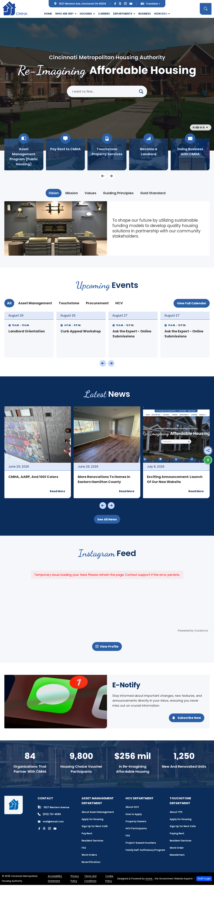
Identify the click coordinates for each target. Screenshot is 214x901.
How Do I (160, 14)
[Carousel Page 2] (198, 127)
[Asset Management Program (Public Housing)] (23, 154)
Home (48, 14)
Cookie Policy (109, 879)
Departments (122, 14)
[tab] (54, 193)
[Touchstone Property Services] (107, 154)
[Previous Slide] (102, 363)
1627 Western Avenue (56, 807)
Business (144, 14)
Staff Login (204, 878)
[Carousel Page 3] (201, 127)
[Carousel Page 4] (204, 127)
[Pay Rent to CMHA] (65, 154)
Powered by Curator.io (193, 631)
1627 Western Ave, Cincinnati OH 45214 (82, 3)
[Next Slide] (111, 363)
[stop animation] (207, 127)
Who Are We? (64, 14)
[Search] (142, 91)
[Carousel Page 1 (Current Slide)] (195, 127)
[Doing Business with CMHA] (190, 154)
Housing (86, 14)
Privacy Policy (75, 879)
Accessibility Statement (55, 879)
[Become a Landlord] (148, 154)
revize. (149, 878)
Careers (104, 14)
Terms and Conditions (90, 879)
